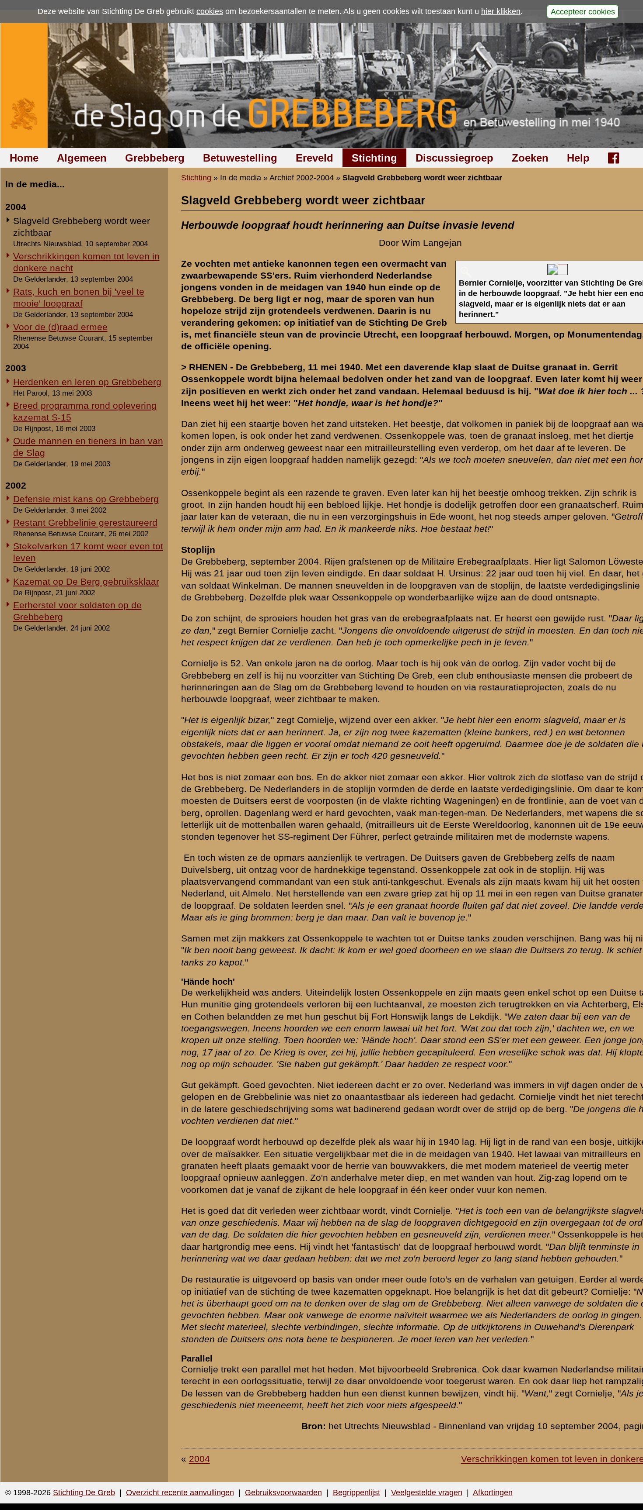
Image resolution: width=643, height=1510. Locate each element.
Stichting (374, 158)
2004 (199, 1459)
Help (578, 158)
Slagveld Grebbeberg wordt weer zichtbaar (81, 227)
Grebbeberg (155, 158)
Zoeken (530, 158)
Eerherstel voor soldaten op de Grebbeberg (77, 611)
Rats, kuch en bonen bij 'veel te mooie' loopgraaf (78, 297)
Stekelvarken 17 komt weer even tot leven (88, 552)
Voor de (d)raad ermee (60, 327)
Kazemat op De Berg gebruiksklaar (86, 581)
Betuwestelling (240, 158)
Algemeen (82, 158)
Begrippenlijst (356, 1492)
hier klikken (501, 11)
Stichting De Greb (84, 1492)
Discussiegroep (454, 158)
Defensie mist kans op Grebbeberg (86, 499)
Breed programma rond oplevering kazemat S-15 (85, 411)
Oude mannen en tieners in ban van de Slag (88, 447)
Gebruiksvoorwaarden (283, 1492)
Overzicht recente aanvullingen (180, 1492)
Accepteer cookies (583, 11)
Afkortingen (493, 1492)
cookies (209, 11)
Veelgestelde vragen (426, 1492)
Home (24, 158)
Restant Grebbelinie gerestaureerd (85, 522)
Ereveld (314, 158)
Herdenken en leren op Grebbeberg (87, 382)
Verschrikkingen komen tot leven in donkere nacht (86, 262)
